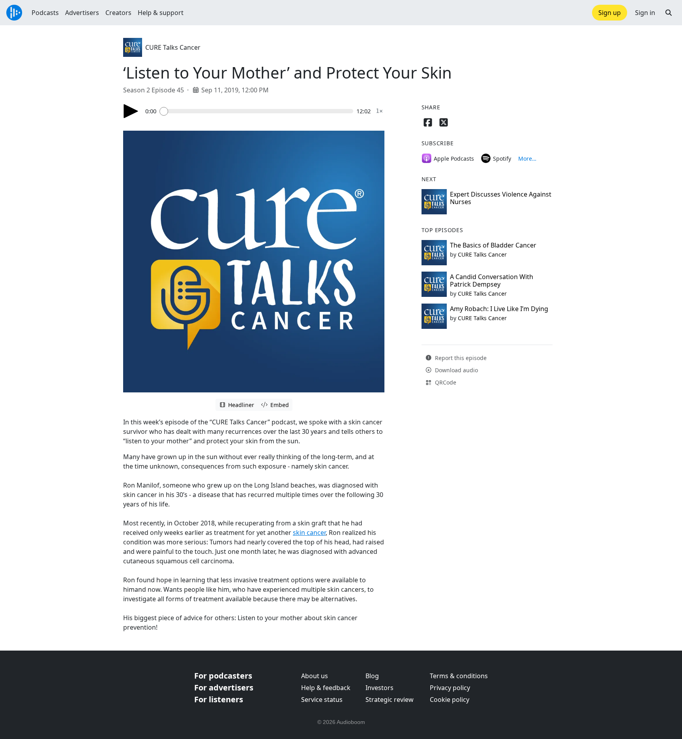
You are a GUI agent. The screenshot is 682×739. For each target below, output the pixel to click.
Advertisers (82, 12)
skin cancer (309, 532)
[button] (668, 13)
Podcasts (45, 12)
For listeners (218, 699)
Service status (322, 699)
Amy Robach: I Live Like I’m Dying (499, 308)
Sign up (609, 12)
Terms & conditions (459, 675)
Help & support (161, 12)
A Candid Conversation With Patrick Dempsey (491, 280)
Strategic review (389, 699)
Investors (379, 687)
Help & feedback (325, 687)
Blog (372, 675)
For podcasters (223, 675)
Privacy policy (450, 687)
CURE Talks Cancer (172, 47)
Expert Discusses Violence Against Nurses (500, 198)
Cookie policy (449, 699)
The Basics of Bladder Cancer (493, 245)
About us (314, 675)
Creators (118, 12)
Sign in (645, 12)
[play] (131, 111)
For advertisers (223, 687)
